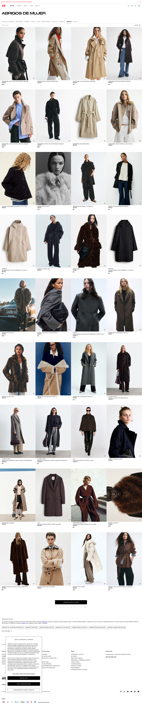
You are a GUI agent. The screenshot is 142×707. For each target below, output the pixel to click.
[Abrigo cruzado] (124, 495)
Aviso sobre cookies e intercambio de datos (24, 673)
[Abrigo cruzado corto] (124, 431)
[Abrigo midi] (88, 241)
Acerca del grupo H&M (43, 656)
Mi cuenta (74, 656)
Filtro (136, 25)
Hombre (18, 5)
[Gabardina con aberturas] (88, 116)
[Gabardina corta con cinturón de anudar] (18, 53)
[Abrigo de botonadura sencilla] (124, 304)
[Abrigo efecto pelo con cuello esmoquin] (18, 559)
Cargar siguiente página (71, 602)
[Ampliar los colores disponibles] (3, 84)
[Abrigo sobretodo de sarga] (53, 559)
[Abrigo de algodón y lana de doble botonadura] (18, 431)
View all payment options (43, 702)
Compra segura (76, 664)
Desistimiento (75, 667)
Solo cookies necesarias (24, 684)
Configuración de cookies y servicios (23, 689)
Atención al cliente (77, 654)
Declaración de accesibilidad (45, 667)
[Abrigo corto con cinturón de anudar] (124, 559)
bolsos (23, 623)
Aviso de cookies (76, 665)
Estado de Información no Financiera (48, 665)
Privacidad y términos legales (80, 660)
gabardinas (44, 621)
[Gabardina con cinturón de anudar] (88, 53)
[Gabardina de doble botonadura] (53, 53)
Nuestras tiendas (76, 658)
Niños (25, 5)
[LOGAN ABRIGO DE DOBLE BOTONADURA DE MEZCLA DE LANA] (88, 304)
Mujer (12, 5)
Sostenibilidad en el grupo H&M (46, 658)
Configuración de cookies (79, 669)
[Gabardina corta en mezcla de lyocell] (124, 116)
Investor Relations (42, 662)
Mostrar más (6, 631)
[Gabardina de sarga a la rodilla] (88, 178)
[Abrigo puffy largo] (88, 559)
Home (31, 5)
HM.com (4, 644)
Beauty (37, 5)
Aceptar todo (24, 678)
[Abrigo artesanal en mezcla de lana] (88, 495)
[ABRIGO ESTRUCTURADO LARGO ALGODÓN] (53, 495)
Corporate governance (43, 664)
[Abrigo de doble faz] (53, 241)
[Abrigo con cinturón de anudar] (124, 178)
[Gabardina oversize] (18, 495)
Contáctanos (75, 662)
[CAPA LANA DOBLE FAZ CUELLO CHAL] (88, 431)
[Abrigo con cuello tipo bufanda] (53, 304)
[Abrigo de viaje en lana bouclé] (124, 368)
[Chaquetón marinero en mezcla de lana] (18, 178)
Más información (111, 657)
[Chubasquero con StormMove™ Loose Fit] (18, 241)
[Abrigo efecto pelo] (53, 178)
